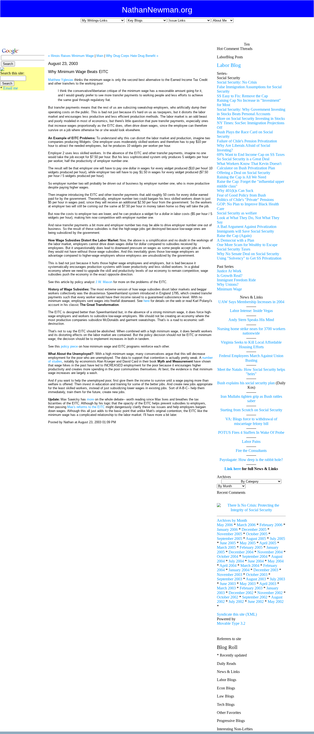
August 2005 (256, 538)
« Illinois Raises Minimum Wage (71, 56)
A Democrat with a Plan (235, 240)
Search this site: (12, 73)
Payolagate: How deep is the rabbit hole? (251, 460)
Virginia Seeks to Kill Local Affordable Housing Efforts (251, 344)
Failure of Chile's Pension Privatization (247, 141)
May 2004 (276, 561)
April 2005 (267, 543)
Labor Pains (251, 441)
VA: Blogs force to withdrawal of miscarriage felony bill (251, 421)
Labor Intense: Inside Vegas (251, 311)
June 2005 (228, 543)
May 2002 (276, 601)
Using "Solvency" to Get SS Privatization (249, 258)
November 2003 (229, 574)
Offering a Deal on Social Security (243, 173)
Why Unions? (227, 284)
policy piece (70, 346)
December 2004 (241, 552)
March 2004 (249, 565)
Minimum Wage (229, 289)
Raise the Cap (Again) (234, 236)
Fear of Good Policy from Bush (241, 195)
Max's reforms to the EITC (86, 407)
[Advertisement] (153, 35)
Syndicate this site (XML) (237, 614)
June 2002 (256, 601)
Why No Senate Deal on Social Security (248, 254)
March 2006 (246, 525)
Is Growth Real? (229, 276)
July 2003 (277, 579)
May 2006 (225, 525)
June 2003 (228, 584)
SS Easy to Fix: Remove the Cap (242, 96)
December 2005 (254, 529)
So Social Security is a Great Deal (243, 159)
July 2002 (236, 601)
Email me (10, 88)
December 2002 (241, 593)
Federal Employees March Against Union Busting (251, 358)
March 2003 (226, 588)
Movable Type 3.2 (231, 623)
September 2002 (254, 597)
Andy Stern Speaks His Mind (251, 320)
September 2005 (229, 538)
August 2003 (256, 579)
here (147, 301)
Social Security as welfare (237, 213)
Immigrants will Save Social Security (245, 231)
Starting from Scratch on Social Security (251, 410)
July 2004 (236, 561)
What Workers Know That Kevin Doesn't (249, 164)
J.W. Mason (103, 282)
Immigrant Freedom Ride (236, 280)
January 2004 (239, 570)
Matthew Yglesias (60, 80)
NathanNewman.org (157, 9)
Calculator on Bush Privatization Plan (246, 168)
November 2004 (270, 552)
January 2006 (227, 529)
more (91, 399)
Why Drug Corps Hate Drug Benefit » (132, 56)
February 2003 (251, 588)
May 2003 (248, 584)
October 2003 (256, 574)
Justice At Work (229, 271)
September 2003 (229, 579)
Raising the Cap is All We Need (241, 177)
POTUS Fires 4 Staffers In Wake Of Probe (251, 432)
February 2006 (271, 525)
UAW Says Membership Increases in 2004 (251, 302)
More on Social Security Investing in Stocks (251, 118)
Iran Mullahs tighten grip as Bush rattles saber (251, 398)
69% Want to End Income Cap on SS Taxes (251, 154)
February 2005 (251, 547)
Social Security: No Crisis (237, 82)
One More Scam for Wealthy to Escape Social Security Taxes (247, 247)
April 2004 (228, 565)
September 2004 (254, 556)
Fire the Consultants (251, 450)
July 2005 (277, 538)
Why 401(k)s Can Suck (235, 190)
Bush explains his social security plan (246, 383)
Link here (232, 469)
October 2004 (227, 556)
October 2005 (256, 534)
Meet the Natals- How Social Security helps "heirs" (251, 371)
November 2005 (229, 534)
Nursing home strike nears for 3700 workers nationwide (251, 331)
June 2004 (256, 561)
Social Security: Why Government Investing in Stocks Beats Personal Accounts (251, 111)
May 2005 (248, 543)
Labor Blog (229, 65)
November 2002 (270, 593)
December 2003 (265, 570)
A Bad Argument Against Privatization (246, 226)
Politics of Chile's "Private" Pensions (245, 200)
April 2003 (267, 584)
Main (99, 56)
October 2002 (227, 597)
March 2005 (226, 547)
